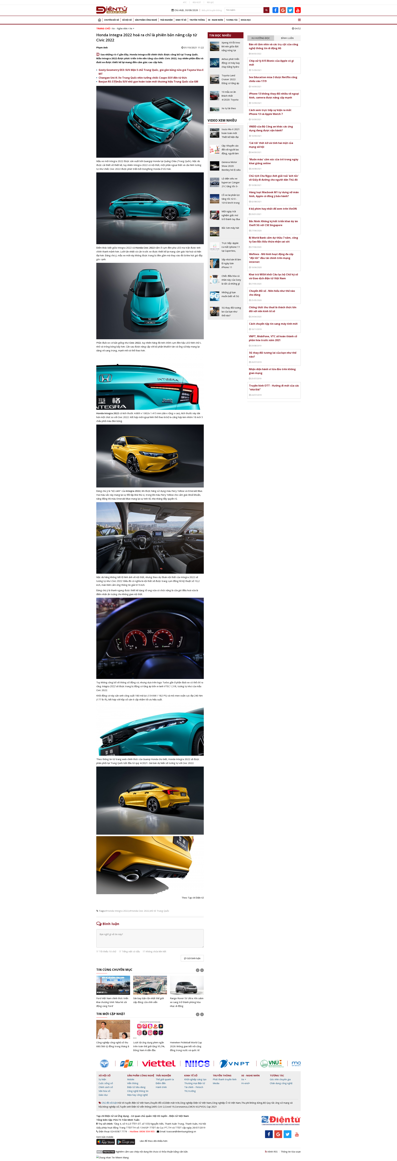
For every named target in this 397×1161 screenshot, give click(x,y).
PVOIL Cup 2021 (208, 1106)
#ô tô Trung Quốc (159, 910)
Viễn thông (132, 1083)
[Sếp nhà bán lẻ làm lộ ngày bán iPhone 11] (225, 264)
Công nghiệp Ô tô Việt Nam (226, 1102)
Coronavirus (181, 1106)
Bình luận (287, 38)
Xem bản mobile (104, 1136)
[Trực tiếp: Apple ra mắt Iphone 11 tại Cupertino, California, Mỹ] (225, 248)
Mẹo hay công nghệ (137, 1094)
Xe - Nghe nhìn (215, 20)
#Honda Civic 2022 (139, 910)
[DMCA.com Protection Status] (105, 1151)
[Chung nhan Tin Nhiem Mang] (112, 1157)
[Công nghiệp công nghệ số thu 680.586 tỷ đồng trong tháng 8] (113, 1034)
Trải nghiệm (166, 20)
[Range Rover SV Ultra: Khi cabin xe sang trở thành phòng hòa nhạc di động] (187, 992)
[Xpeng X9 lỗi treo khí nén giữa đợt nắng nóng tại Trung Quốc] (225, 48)
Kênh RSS (272, 1151)
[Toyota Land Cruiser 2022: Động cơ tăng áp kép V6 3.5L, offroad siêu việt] (225, 80)
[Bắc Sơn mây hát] (225, 232)
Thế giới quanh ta (165, 1079)
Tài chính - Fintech (193, 1087)
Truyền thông (197, 20)
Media (216, 1083)
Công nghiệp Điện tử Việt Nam (195, 1102)
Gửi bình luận (193, 958)
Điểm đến (161, 1083)
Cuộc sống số (106, 1083)
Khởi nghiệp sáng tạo (195, 1079)
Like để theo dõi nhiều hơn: (154, 1140)
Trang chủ (99, 20)
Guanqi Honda (150, 759)
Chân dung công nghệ (281, 1083)
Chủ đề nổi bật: (109, 1102)
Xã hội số (127, 20)
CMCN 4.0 (193, 1106)
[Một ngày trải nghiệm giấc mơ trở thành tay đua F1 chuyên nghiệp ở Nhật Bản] (225, 216)
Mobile (130, 1079)
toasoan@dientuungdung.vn (181, 1131)
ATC (185, 2)
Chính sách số (106, 1087)
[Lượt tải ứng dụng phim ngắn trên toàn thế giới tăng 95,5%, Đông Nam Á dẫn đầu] (150, 1036)
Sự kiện (102, 1079)
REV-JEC (210, 2)
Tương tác (232, 20)
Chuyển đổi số (111, 20)
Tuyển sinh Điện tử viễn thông (135, 1106)
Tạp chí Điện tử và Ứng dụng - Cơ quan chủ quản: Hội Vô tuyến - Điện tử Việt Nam (142, 1115)
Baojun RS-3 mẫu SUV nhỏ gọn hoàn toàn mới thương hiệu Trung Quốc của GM (148, 81)
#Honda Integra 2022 (117, 910)
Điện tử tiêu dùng (136, 1087)
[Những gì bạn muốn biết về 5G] (225, 296)
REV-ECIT (197, 2)
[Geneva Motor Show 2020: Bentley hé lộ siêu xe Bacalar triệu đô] (225, 167)
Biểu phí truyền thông (212, 10)
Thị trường (190, 1090)
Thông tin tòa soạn (291, 1151)
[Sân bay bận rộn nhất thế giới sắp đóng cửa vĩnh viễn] (150, 990)
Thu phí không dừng (251, 1102)
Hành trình (161, 1087)
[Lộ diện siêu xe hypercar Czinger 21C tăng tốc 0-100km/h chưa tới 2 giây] (225, 184)
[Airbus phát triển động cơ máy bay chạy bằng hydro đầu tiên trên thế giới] (225, 64)
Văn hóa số (104, 1090)
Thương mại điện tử (194, 1083)
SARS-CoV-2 (158, 1106)
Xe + (131, 28)
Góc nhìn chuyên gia (280, 1079)
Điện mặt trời (172, 1102)
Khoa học (246, 20)
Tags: (102, 910)
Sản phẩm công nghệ (146, 20)
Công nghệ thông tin (137, 1090)
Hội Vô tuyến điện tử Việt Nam (133, 1102)
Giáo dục (103, 1094)
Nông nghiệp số (110, 1106)
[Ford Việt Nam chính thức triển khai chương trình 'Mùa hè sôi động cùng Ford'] (113, 992)
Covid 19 (169, 1106)
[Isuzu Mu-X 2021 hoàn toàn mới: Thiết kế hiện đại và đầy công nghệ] (225, 134)
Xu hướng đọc (261, 38)
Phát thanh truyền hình (224, 1079)
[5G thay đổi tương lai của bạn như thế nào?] (225, 311)
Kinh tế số (181, 20)
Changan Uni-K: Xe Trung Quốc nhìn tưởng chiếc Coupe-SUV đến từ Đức (143, 77)
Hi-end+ (245, 1083)
